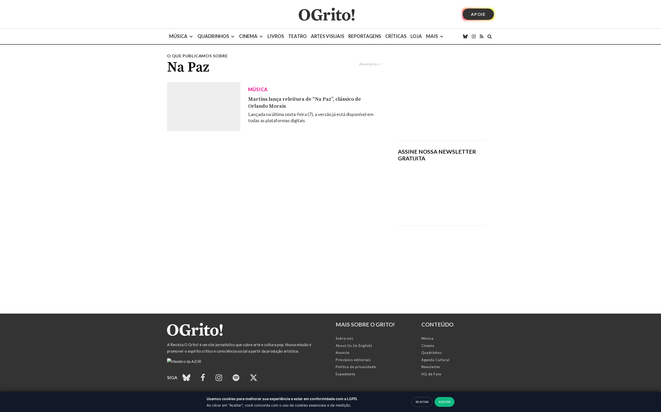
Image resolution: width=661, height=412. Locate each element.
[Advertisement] (442, 96)
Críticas (395, 36)
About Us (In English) (354, 346)
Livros (275, 36)
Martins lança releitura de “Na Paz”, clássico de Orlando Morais (304, 103)
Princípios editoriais (353, 360)
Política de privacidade (356, 367)
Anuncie (342, 353)
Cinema (248, 36)
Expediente (345, 374)
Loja (416, 36)
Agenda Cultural (435, 360)
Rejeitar (422, 402)
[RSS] (481, 36)
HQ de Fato (431, 374)
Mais (432, 36)
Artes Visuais (327, 36)
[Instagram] (474, 36)
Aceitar (444, 402)
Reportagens (364, 36)
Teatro (297, 36)
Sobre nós (344, 338)
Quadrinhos (213, 36)
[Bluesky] (465, 36)
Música (178, 36)
